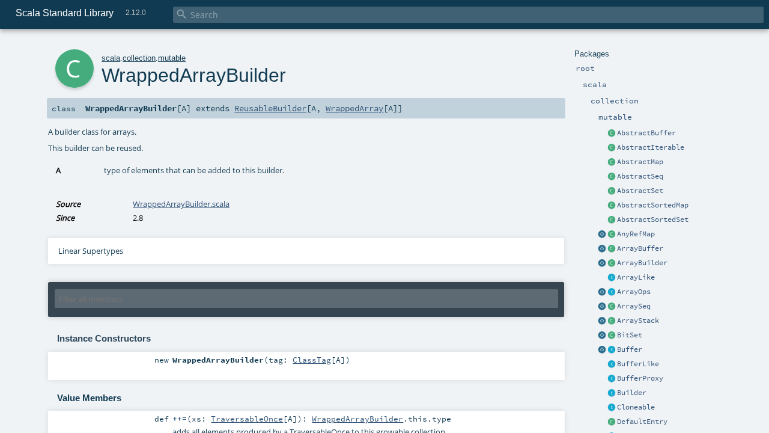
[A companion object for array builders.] (602, 263)
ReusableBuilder (270, 108)
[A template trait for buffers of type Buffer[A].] (611, 364)
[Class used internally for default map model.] (611, 422)
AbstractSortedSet (652, 219)
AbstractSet (640, 190)
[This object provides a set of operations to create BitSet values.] (602, 335)
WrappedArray (354, 108)
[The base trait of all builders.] (611, 393)
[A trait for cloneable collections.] (611, 408)
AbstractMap (640, 162)
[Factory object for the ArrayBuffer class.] (602, 249)
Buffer (629, 349)
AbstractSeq (640, 176)
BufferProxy (640, 378)
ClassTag (312, 359)
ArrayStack (638, 320)
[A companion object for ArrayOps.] (602, 292)
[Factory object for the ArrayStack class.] (602, 321)
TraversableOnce (247, 418)
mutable (172, 58)
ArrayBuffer (640, 248)
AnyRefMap (636, 234)
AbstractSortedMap (652, 205)
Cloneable (636, 407)
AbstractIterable (650, 147)
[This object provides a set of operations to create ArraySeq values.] (602, 307)
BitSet (629, 335)
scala (111, 58)
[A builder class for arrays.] (611, 263)
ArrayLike (636, 277)
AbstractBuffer (646, 133)
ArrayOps (634, 291)
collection (139, 58)
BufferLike (638, 364)
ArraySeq (634, 306)
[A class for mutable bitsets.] (611, 335)
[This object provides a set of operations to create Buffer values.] (602, 350)
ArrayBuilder (642, 263)
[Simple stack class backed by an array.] (611, 321)
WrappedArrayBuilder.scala (181, 203)
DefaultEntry (642, 421)
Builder (631, 392)
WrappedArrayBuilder (357, 418)
